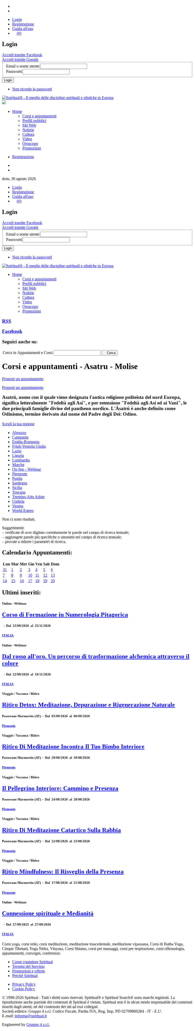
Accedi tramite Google (20, 59)
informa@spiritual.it (31, 1016)
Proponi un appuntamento (22, 379)
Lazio (16, 451)
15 (13, 581)
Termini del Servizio (28, 966)
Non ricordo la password (32, 89)
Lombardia (21, 460)
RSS (6, 321)
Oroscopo (30, 143)
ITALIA (7, 635)
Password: (14, 71)
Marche (18, 465)
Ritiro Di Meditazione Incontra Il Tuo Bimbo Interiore (73, 746)
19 (45, 581)
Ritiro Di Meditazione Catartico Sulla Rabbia (61, 830)
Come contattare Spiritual (32, 962)
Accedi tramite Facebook (22, 55)
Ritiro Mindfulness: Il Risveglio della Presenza (63, 871)
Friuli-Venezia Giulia (29, 446)
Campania (20, 437)
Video (27, 139)
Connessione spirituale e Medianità (47, 913)
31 (5, 569)
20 (53, 581)
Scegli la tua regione (18, 424)
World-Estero (23, 510)
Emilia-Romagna (25, 442)
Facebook (12, 331)
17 (30, 581)
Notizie (28, 130)
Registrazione (23, 24)
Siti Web (29, 125)
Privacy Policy (24, 984)
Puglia (17, 478)
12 (45, 575)
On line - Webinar (26, 469)
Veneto (17, 506)
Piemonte (19, 474)
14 (5, 581)
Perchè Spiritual (25, 975)
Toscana (18, 492)
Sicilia (17, 487)
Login (17, 19)
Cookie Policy (23, 989)
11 (37, 575)
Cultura (28, 134)
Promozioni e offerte (28, 971)
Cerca (111, 353)
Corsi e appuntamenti (39, 116)
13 (53, 575)
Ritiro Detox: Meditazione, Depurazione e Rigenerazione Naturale (88, 704)
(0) (19, 33)
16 (22, 581)
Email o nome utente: (23, 66)
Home (17, 111)
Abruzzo (19, 432)
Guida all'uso (22, 28)
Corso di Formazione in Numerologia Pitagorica (65, 614)
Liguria (18, 455)
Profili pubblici (34, 120)
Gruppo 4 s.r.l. (38, 1024)
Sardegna (19, 483)
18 (37, 581)
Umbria (18, 501)
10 (30, 575)
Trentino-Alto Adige (28, 497)
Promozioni (31, 148)
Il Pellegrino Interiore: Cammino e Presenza (60, 788)
